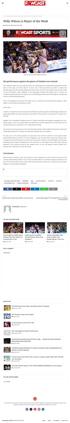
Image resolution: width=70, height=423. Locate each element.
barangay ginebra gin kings (15, 16)
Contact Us (64, 420)
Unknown (7, 25)
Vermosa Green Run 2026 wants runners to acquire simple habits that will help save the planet (37, 358)
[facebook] (27, 409)
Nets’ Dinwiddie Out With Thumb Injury (25, 331)
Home (5, 16)
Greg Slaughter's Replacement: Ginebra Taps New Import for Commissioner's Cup (13, 237)
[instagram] (35, 409)
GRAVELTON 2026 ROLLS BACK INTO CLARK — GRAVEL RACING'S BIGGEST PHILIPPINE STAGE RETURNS (36, 340)
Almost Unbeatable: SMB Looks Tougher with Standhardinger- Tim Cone (55, 237)
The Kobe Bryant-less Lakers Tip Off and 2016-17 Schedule (30, 306)
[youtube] (39, 409)
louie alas (59, 181)
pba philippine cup (9, 183)
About (49, 420)
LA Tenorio (51, 181)
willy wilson (34, 183)
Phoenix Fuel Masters (22, 183)
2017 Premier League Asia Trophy (23, 314)
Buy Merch (56, 420)
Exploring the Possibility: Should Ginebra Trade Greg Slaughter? (34, 237)
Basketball (25, 181)
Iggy (32, 181)
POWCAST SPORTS (18, 420)
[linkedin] (43, 409)
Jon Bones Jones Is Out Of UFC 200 (23, 323)
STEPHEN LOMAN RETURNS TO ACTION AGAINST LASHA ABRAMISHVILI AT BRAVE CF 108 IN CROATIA (37, 349)
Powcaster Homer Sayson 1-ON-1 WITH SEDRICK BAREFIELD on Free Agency (37, 366)
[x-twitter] (31, 409)
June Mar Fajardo (41, 181)
